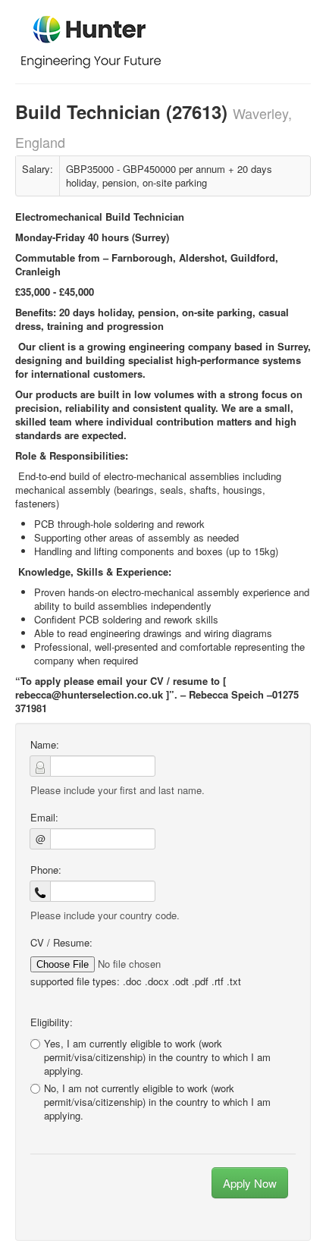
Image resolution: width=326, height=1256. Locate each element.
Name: (44, 745)
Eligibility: (51, 1022)
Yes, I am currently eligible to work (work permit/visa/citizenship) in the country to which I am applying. (157, 1057)
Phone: (45, 870)
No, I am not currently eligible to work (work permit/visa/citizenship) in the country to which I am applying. (157, 1102)
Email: (44, 817)
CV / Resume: (61, 943)
